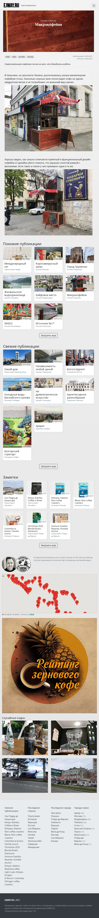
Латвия (31, 834)
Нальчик (52, 20)
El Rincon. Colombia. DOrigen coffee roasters (14, 881)
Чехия (31, 837)
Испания (7, 400)
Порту (77, 831)
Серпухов (78, 269)
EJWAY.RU (11, 6)
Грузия (7, 298)
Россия (44, 20)
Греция (38, 400)
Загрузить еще (48, 335)
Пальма (63, 505)
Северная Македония (33, 846)
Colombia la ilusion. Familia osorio (14, 842)
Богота (79, 372)
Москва (46, 269)
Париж (54, 828)
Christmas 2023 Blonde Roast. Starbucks (12, 850)
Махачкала (79, 834)
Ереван (47, 429)
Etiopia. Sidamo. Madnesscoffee (12, 867)
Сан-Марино (34, 828)
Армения (39, 429)
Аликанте (55, 822)
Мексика (32, 831)
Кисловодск (16, 326)
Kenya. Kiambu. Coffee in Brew (12, 824)
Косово (39, 372)
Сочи (76, 825)
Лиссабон (8, 505)
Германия (71, 400)
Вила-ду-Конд (20, 372)
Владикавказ (48, 298)
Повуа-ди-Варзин (36, 534)
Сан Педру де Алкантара (11, 818)
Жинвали (14, 298)
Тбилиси (78, 822)
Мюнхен (79, 400)
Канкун (54, 841)
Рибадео (16, 400)
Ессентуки (47, 326)
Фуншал (55, 825)
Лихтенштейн (35, 841)
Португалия (9, 372)
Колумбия (71, 372)
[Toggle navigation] (93, 5)
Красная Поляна (82, 828)
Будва (18, 269)
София (16, 457)
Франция (32, 822)
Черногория (9, 269)
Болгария (8, 457)
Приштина (47, 372)
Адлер (77, 813)
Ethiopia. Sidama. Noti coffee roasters (14, 830)
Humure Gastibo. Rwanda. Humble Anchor (13, 859)
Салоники (47, 400)
